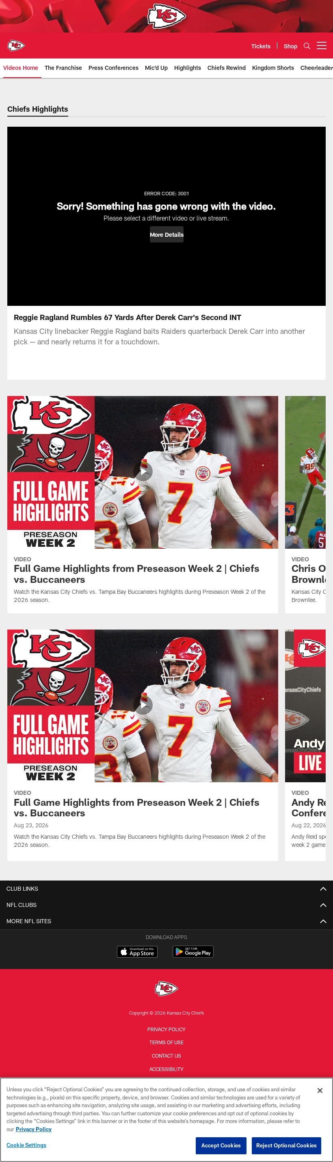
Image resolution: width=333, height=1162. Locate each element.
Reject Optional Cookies (286, 1145)
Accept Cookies (221, 1145)
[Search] (307, 45)
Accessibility (166, 1069)
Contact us (166, 1055)
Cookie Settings (26, 1145)
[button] (167, 234)
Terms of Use (166, 1042)
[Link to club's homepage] (16, 42)
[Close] (320, 1090)
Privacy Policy (166, 1029)
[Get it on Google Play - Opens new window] (193, 956)
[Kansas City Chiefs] (166, 990)
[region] (166, 1120)
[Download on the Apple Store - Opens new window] (137, 953)
